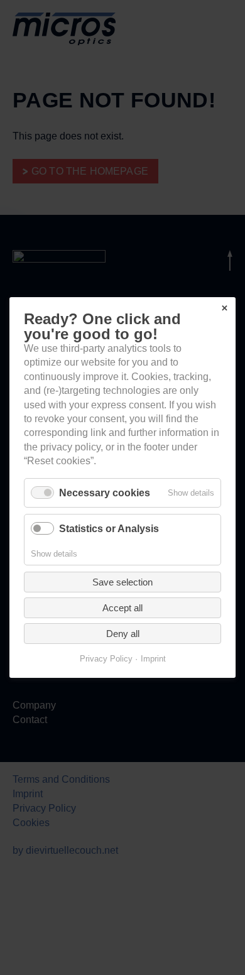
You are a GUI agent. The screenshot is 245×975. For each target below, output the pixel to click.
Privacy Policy (106, 659)
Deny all (122, 633)
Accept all (122, 607)
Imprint (153, 659)
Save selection (122, 582)
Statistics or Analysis (109, 528)
